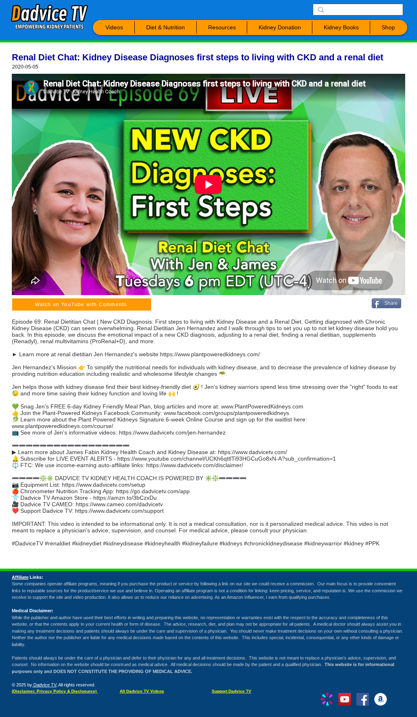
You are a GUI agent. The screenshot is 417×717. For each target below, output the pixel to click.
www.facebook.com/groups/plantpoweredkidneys (226, 413)
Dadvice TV (44, 684)
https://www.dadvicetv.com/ (252, 452)
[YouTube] (344, 699)
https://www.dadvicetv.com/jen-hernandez (172, 432)
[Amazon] (380, 699)
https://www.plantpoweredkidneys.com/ (210, 354)
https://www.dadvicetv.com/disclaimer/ (194, 465)
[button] (114, 27)
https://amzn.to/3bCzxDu (125, 497)
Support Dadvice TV (231, 691)
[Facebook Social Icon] (362, 699)
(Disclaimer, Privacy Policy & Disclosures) (55, 691)
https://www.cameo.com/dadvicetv (119, 504)
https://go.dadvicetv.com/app (153, 491)
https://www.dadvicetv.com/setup (103, 484)
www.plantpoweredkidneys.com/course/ (62, 426)
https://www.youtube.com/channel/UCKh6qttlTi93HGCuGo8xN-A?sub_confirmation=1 (226, 458)
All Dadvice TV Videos (142, 691)
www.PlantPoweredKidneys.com (262, 406)
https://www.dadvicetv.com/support (119, 510)
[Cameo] (326, 699)
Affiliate (20, 577)
